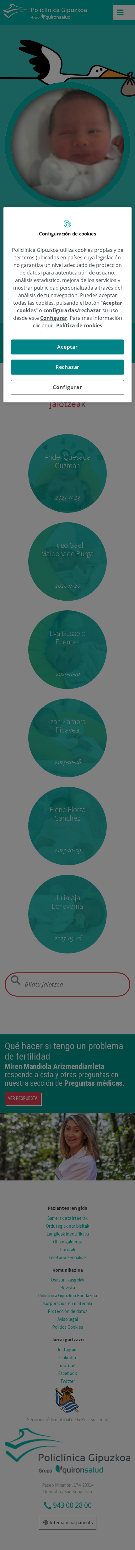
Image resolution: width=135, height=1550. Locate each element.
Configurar (67, 387)
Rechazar (67, 367)
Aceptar (67, 346)
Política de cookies (79, 325)
